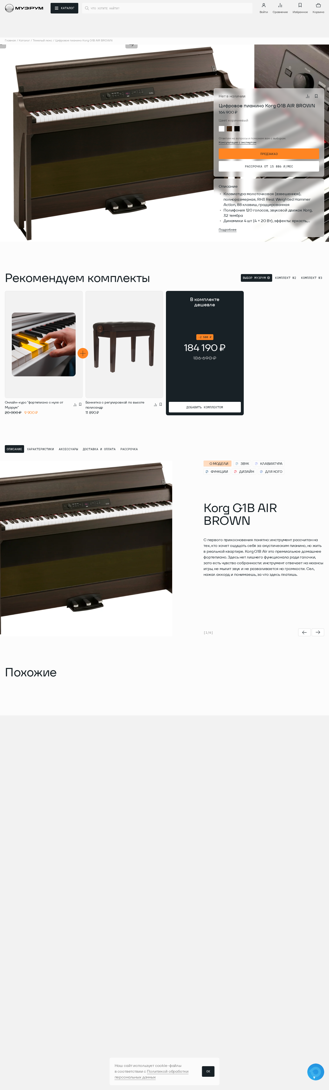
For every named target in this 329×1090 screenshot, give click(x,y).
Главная (10, 40)
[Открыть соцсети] (315, 1072)
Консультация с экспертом (237, 142)
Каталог (24, 40)
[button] (66, 143)
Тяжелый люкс (42, 40)
